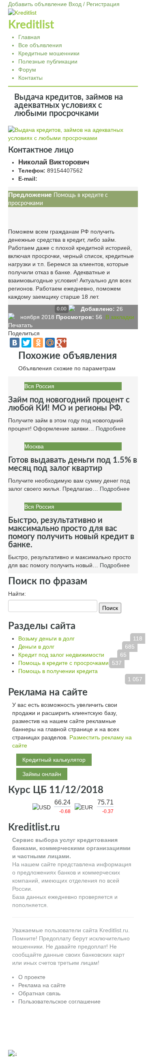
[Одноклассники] (38, 343)
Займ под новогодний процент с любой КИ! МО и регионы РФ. (69, 404)
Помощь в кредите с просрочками (63, 663)
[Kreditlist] (22, 12)
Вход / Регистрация (94, 4)
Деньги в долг (36, 646)
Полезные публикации (47, 61)
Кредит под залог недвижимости (61, 654)
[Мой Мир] (50, 343)
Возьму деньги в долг (46, 638)
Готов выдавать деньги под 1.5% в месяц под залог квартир (72, 464)
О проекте (31, 977)
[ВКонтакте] (14, 343)
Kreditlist (31, 25)
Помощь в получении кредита (58, 671)
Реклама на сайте (42, 985)
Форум (27, 69)
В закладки (119, 317)
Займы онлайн (41, 774)
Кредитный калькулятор (54, 759)
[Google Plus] (62, 343)
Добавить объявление (37, 4)
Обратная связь (39, 993)
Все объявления (40, 45)
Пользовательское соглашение (59, 1001)
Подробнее (111, 428)
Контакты (30, 77)
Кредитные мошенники (48, 53)
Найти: (17, 593)
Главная (29, 37)
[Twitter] (26, 343)
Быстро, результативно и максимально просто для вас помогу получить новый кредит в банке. (71, 532)
